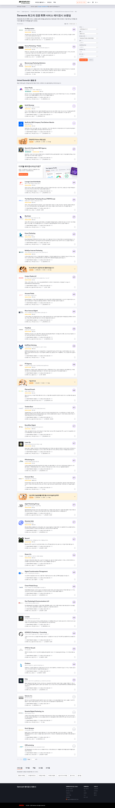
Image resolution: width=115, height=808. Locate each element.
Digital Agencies (25, 11)
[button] (89, 2)
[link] (49, 2)
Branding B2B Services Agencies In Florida (64, 11)
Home (18, 11)
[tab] (19, 768)
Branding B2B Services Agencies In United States (42, 11)
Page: (29, 759)
